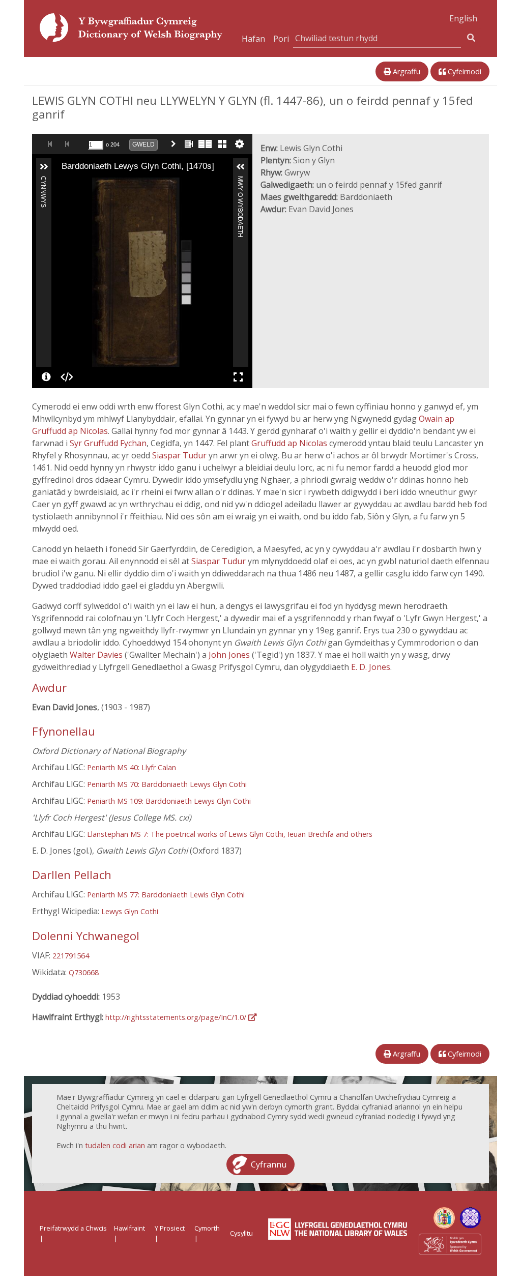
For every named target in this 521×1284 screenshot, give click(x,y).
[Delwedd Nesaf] (175, 144)
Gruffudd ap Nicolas (290, 443)
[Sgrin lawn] (238, 377)
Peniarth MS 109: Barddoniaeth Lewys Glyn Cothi (169, 801)
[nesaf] (221, 272)
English (463, 18)
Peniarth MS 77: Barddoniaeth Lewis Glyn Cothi (166, 894)
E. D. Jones (370, 667)
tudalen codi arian (115, 1145)
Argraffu (405, 71)
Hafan (253, 38)
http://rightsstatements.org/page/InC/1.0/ (176, 1017)
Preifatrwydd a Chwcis (73, 1228)
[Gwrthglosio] (77, 185)
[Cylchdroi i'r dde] (91, 185)
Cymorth (207, 1228)
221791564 (70, 955)
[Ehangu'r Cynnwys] (44, 167)
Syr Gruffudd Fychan (108, 443)
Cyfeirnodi (463, 71)
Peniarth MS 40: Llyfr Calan (131, 767)
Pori (281, 38)
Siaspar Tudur (180, 455)
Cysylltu (241, 1233)
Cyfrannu (268, 1164)
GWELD (143, 144)
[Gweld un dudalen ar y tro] (187, 144)
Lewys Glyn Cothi (129, 911)
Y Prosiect (170, 1228)
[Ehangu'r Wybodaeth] (241, 167)
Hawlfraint (129, 1228)
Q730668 (84, 972)
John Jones (230, 654)
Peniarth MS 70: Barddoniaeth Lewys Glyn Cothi (167, 784)
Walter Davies (97, 654)
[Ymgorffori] (66, 377)
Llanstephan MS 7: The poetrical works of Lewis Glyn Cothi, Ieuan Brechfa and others (229, 834)
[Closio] (62, 185)
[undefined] (46, 377)
